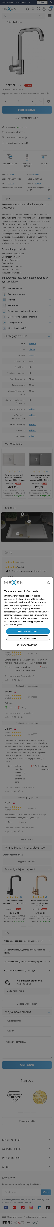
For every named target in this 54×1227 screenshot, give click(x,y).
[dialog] (27, 613)
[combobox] (48, 582)
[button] (27, 644)
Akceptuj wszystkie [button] (28, 631)
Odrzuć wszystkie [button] (28, 638)
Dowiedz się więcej (32, 625)
